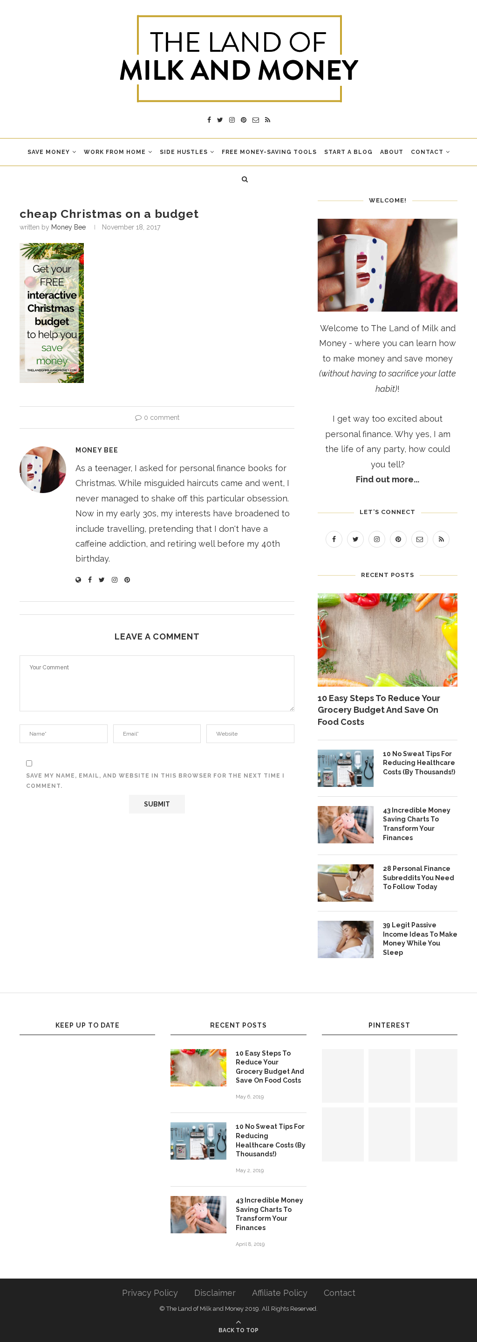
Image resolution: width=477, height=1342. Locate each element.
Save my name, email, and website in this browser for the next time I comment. (155, 780)
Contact (427, 152)
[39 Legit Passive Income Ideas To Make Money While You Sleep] (346, 939)
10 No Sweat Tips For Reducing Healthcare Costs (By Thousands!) (419, 763)
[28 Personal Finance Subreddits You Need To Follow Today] (346, 883)
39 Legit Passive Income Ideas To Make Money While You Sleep (420, 938)
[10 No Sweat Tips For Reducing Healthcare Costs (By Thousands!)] (346, 768)
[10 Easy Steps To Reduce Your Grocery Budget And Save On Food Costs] (387, 640)
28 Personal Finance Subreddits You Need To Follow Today (418, 877)
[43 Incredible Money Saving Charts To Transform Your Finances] (346, 824)
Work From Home (115, 152)
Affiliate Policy (279, 1293)
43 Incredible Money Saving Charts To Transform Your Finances (416, 824)
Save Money (48, 152)
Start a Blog (348, 152)
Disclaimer (215, 1293)
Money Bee (68, 227)
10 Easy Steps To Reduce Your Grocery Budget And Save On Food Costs (379, 709)
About (391, 152)
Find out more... (387, 479)
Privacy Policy (150, 1293)
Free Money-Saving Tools (269, 152)
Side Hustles (184, 152)
